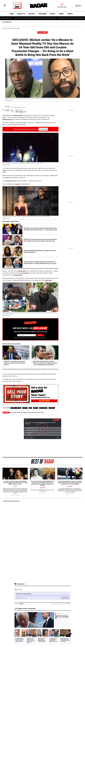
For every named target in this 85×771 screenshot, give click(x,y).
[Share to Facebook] (7, 110)
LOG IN (78, 5)
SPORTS (70, 14)
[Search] (5, 6)
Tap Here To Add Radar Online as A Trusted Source (25, 129)
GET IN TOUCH (44, 401)
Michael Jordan (16, 28)
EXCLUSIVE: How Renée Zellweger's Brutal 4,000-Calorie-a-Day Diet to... (28, 412)
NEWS (12, 14)
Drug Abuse (43, 407)
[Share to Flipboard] (17, 110)
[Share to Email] (21, 110)
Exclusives (8, 28)
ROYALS (52, 14)
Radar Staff (7, 106)
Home (3, 28)
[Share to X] (12, 110)
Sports (25, 407)
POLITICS (32, 14)
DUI (30, 407)
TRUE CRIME (42, 14)
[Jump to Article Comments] (3, 110)
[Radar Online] (39, 5)
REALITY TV (21, 14)
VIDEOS (61, 14)
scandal (51, 407)
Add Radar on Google (22, 111)
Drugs (35, 407)
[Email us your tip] (17, 8)
